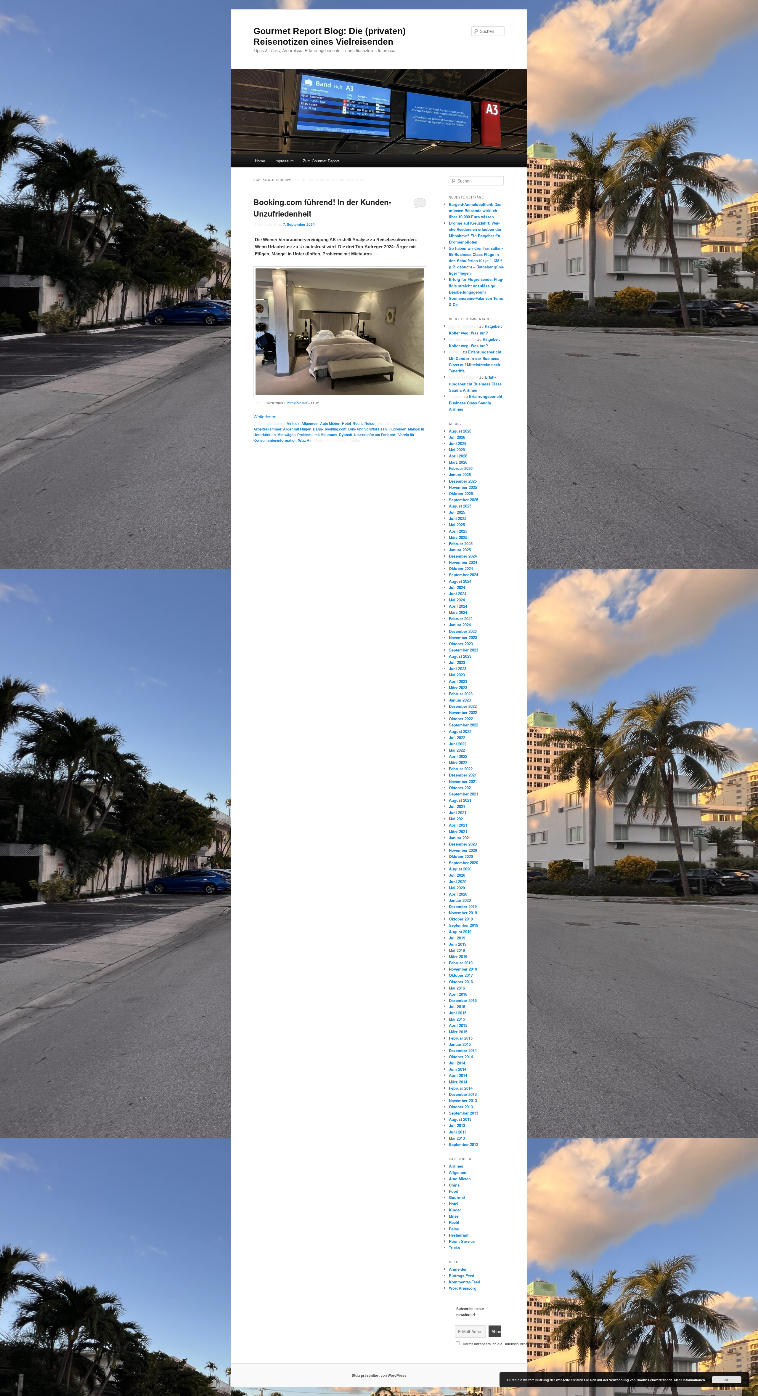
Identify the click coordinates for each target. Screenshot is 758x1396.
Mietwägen (286, 435)
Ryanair (345, 435)
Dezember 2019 (463, 906)
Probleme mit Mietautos (317, 435)
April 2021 (458, 825)
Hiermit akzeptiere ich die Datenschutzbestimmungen (504, 1343)
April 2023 (458, 681)
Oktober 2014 (461, 1056)
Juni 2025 (457, 518)
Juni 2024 (457, 593)
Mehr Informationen (689, 1380)
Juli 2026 (457, 437)
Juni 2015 (457, 1013)
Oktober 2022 (461, 718)
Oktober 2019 (461, 919)
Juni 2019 (457, 944)
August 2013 (460, 1119)
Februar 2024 (461, 618)
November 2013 (463, 1100)
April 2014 (458, 1075)
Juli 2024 (457, 587)
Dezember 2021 (463, 775)
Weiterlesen (267, 416)
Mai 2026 (457, 449)
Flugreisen (397, 429)
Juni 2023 (457, 668)
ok (727, 1379)
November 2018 (463, 969)
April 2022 (458, 756)
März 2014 (458, 1082)
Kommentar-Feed (464, 1282)
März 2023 (458, 687)
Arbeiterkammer (267, 429)
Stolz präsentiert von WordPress (379, 1375)
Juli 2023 (457, 662)
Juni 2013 (457, 1132)
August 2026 (460, 431)
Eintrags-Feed (461, 1275)
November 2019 (463, 912)
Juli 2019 (457, 938)
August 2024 (460, 581)
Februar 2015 (461, 1038)
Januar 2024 (460, 624)
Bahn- (318, 429)
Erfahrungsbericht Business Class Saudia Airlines (475, 383)
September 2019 (463, 925)
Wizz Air (305, 440)
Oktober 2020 (461, 856)
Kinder (455, 1210)
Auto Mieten (330, 424)
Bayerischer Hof (295, 402)
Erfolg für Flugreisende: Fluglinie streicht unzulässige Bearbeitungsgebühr (476, 285)
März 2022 (458, 762)
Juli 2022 (457, 737)
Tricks (454, 1247)
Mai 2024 (457, 600)
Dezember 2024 (463, 556)
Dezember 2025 (463, 481)
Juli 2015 (457, 1006)
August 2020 (460, 869)
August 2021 (460, 800)
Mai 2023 (457, 675)
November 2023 (463, 637)
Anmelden (458, 1269)
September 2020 (463, 862)
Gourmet (457, 1197)
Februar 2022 (461, 768)
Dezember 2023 (463, 631)
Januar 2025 (460, 550)
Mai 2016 (457, 988)
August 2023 (460, 656)
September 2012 (463, 1144)
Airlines (293, 424)
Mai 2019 (457, 950)
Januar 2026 (460, 474)
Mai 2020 (457, 888)
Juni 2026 (457, 443)
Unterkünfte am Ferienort (375, 435)
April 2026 (458, 456)
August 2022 (460, 731)
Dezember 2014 (463, 1050)
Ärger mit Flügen (297, 429)
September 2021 (463, 794)
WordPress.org (462, 1288)
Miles (454, 1216)
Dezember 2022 (463, 706)
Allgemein (309, 424)
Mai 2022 (457, 750)
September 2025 (463, 499)
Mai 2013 (457, 1138)
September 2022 (463, 725)
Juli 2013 (457, 1125)
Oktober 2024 (461, 568)
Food (453, 1191)
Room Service (462, 1241)
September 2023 (463, 650)
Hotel (346, 424)
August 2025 (460, 506)
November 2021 (463, 781)
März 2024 (458, 612)
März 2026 (458, 462)
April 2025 (458, 531)
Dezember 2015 (463, 1000)
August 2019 (460, 931)
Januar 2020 (460, 900)
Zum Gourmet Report (321, 161)
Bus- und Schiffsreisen (367, 429)
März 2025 (458, 537)
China (454, 1185)
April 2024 (458, 606)
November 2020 (463, 850)
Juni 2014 (457, 1069)
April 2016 (458, 994)
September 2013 (463, 1113)
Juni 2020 (457, 881)
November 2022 (463, 712)
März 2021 (458, 831)
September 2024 (463, 574)
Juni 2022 (457, 744)
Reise (369, 424)
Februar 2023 (461, 694)
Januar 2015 (460, 1044)
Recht (358, 424)
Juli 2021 (457, 806)
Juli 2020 (457, 875)
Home (260, 161)
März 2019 (458, 956)
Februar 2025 (461, 543)
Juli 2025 (457, 512)
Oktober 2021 (461, 787)
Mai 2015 (457, 1019)
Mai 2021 (457, 819)
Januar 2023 (460, 700)
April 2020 (458, 894)
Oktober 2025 (461, 493)
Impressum (284, 161)
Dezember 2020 (463, 844)
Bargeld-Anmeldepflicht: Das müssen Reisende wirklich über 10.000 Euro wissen (475, 210)
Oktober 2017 (461, 975)
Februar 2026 (461, 468)
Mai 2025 (457, 524)
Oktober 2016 (461, 981)
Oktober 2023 (461, 643)
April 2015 (458, 1025)
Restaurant (458, 1235)
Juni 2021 (457, 812)
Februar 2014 (461, 1088)
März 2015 (458, 1032)
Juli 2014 (457, 1063)
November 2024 (463, 562)
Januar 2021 (460, 838)
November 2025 (463, 487)
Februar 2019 (461, 963)
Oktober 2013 (461, 1107)
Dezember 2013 (463, 1094)
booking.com (335, 429)
